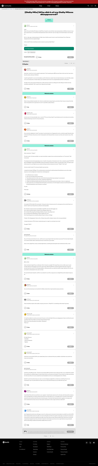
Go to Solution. (31, 48)
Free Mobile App (50, 449)
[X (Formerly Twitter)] (90, 442)
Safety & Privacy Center (10, 463)
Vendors (34, 454)
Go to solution (49, 20)
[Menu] (95, 6)
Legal (4, 463)
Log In (92, 5)
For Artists (35, 444)
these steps (56, 2)
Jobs (20, 446)
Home (8, 9)
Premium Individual (64, 444)
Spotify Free (63, 454)
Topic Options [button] (25, 61)
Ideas (57, 6)
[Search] (88, 6)
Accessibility (38, 463)
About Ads (32, 463)
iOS (13, 9)
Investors (35, 452)
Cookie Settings (25, 463)
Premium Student (64, 452)
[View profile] (25, 25)
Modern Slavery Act (45, 463)
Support (48, 444)
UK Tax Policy (52, 463)
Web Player (49, 446)
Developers (35, 446)
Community (7, 6)
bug (28, 52)
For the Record (22, 449)
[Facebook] (94, 442)
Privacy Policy (18, 463)
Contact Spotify (50, 452)
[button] (74, 26)
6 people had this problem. (29, 56)
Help (40, 6)
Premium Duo (63, 446)
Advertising (35, 449)
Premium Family (64, 449)
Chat (48, 6)
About (20, 444)
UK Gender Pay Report (60, 463)
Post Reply (70, 431)
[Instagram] (86, 442)
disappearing (33, 52)
